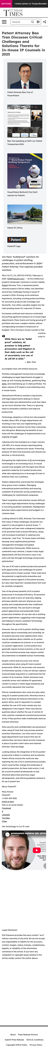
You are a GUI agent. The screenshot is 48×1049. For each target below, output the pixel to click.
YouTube (6, 818)
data (4, 384)
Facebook (6, 808)
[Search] (32, 22)
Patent (5, 285)
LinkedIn (6, 815)
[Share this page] (44, 21)
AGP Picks (6, 4)
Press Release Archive (28, 1034)
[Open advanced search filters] (38, 22)
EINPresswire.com (16, 279)
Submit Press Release (14, 1040)
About (13, 1034)
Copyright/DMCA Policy (16, 1045)
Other (4, 821)
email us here (8, 801)
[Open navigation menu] (4, 21)
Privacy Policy (36, 1045)
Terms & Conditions (34, 1040)
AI (31, 460)
